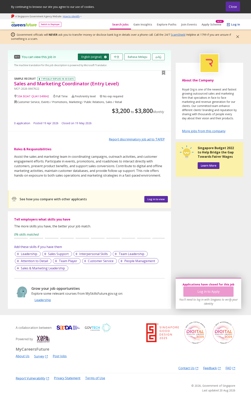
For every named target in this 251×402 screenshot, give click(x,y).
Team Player (68, 261)
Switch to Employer (50, 24)
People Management (139, 261)
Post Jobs (60, 356)
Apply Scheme (212, 24)
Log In (235, 24)
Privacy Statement (67, 378)
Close (233, 7)
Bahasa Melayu (137, 57)
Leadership (29, 254)
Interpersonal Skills (93, 254)
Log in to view (156, 199)
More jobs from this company (204, 131)
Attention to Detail (34, 261)
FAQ (228, 368)
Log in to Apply (208, 291)
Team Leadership (131, 254)
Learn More (208, 165)
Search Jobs (120, 24)
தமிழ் (158, 57)
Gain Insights (142, 24)
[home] (23, 24)
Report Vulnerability (30, 378)
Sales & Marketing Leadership (43, 268)
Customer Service (101, 261)
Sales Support (58, 254)
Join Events (189, 24)
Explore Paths (166, 24)
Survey (39, 356)
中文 (116, 57)
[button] (236, 36)
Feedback (210, 368)
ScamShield (178, 34)
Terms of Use (95, 378)
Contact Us (186, 368)
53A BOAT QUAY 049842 (33, 96)
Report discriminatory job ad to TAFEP (137, 139)
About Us (22, 356)
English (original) (91, 57)
